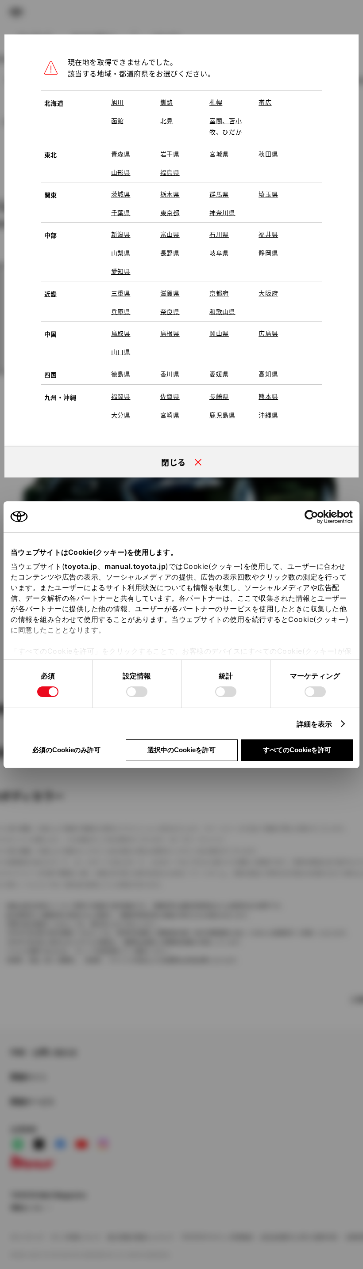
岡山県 (219, 333)
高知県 (268, 373)
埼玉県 (268, 193)
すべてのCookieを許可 (297, 750)
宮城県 (219, 153)
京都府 (219, 292)
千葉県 (121, 212)
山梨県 (121, 252)
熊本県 (268, 396)
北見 (166, 120)
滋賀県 (170, 292)
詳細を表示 (314, 724)
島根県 (170, 333)
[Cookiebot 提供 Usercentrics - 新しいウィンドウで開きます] (314, 517)
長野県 (170, 252)
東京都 (170, 212)
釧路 (166, 102)
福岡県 (121, 396)
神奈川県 (222, 212)
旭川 (117, 102)
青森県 (121, 153)
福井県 (268, 234)
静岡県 (268, 252)
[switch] (136, 691)
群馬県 (219, 193)
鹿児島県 (222, 414)
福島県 (170, 172)
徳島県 (121, 373)
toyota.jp (81, 566)
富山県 (170, 234)
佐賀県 (170, 396)
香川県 (170, 373)
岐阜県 (219, 252)
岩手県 (170, 153)
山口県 (121, 351)
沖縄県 (268, 414)
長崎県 (219, 396)
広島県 (268, 333)
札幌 (215, 102)
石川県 (219, 234)
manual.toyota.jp (135, 566)
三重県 (121, 292)
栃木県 (170, 193)
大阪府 (268, 292)
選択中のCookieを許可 (181, 750)
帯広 (265, 102)
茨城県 (121, 193)
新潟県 (121, 234)
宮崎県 (170, 414)
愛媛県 (219, 373)
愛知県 (121, 271)
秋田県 (268, 153)
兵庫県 (121, 311)
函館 (117, 120)
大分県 (121, 414)
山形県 (121, 172)
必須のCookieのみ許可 (66, 750)
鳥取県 (121, 333)
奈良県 (170, 311)
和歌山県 (222, 311)
